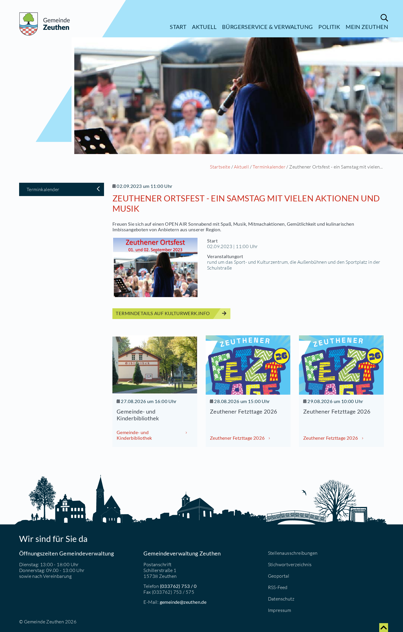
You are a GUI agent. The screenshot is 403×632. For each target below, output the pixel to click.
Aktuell (204, 26)
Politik (329, 26)
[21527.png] (155, 267)
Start (178, 26)
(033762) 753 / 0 (178, 586)
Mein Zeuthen (367, 26)
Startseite (220, 167)
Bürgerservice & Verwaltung (267, 26)
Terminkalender (269, 167)
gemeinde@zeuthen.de (183, 602)
